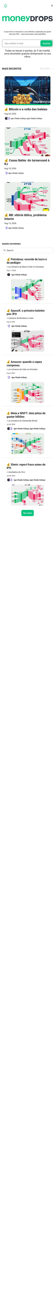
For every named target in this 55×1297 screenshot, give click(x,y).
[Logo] (5, 5)
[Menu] (52, 6)
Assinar (46, 43)
